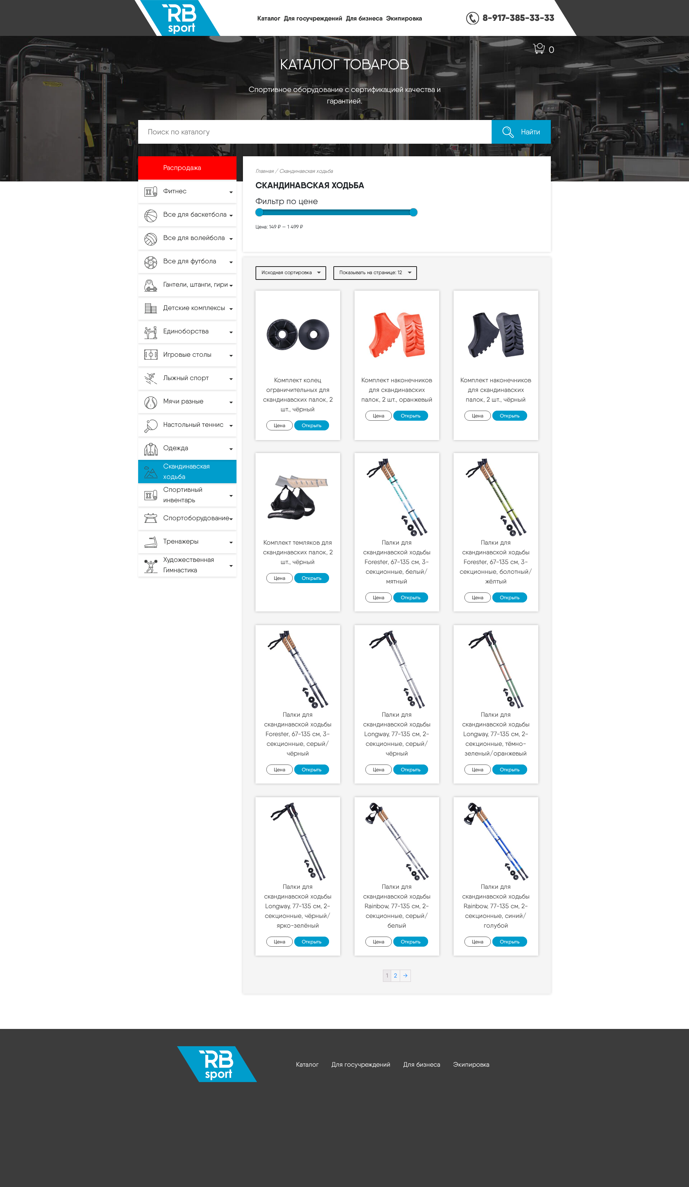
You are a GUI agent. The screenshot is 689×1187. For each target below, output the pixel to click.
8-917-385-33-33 (518, 17)
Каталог (268, 18)
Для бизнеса (364, 18)
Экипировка (404, 18)
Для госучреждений (313, 18)
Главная (264, 171)
